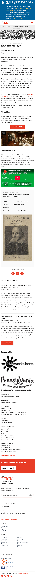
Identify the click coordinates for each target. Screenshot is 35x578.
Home (2, 26)
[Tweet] (17, 273)
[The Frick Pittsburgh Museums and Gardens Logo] (5, 22)
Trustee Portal (4, 543)
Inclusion (19, 540)
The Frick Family (4, 556)
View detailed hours (5, 514)
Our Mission (4, 537)
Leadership (19, 537)
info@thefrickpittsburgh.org (9, 519)
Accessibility (20, 539)
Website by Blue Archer (23, 573)
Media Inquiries (4, 526)
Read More (7, 343)
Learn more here (18, 18)
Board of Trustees (5, 542)
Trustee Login (7, 550)
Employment (4, 527)
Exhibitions (8, 26)
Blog (18, 546)
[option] (16, 10)
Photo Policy (20, 545)
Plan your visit (7, 468)
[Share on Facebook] (13, 273)
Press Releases (20, 543)
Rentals (2, 529)
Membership (4, 530)
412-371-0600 (4, 517)
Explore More (17, 126)
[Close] (33, 2)
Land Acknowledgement (22, 542)
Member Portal (4, 545)
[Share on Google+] (22, 273)
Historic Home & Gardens (6, 558)
